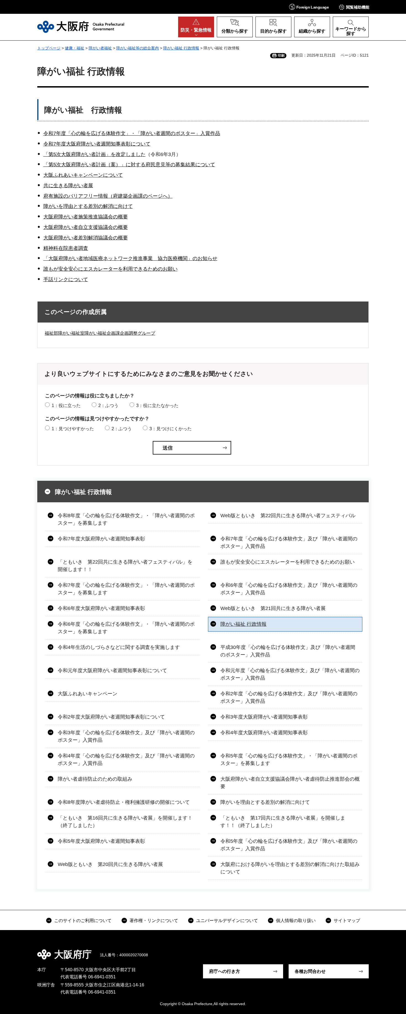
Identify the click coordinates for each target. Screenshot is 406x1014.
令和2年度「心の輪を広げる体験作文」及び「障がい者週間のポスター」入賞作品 (288, 697)
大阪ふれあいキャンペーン (87, 693)
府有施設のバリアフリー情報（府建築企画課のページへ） (108, 196)
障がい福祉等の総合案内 (137, 48)
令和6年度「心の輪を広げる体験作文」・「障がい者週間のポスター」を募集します (126, 627)
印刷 (281, 55)
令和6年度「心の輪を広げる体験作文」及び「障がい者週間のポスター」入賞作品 (288, 588)
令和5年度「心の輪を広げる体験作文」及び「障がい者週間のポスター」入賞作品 (288, 844)
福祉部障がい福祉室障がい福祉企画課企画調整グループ (100, 333)
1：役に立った (66, 405)
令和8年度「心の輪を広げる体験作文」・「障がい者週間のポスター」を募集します (126, 519)
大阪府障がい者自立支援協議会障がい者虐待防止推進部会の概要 (290, 782)
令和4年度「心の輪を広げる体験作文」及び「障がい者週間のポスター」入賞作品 (126, 759)
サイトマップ (347, 920)
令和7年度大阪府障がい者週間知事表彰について (97, 144)
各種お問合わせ (310, 971)
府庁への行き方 (224, 971)
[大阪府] (80, 27)
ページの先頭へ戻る (371, 950)
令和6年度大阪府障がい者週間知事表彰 (101, 608)
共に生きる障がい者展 (68, 185)
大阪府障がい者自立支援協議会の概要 (85, 227)
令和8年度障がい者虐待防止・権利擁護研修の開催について (124, 802)
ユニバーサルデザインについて (227, 920)
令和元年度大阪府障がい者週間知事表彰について (112, 670)
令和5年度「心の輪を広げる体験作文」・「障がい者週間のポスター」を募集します (288, 759)
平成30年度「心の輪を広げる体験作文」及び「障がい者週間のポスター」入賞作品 (287, 651)
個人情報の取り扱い (296, 920)
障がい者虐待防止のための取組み (95, 779)
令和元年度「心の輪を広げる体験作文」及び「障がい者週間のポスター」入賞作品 (290, 674)
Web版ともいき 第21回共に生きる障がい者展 (273, 608)
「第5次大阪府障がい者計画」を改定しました (94, 154)
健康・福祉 (74, 48)
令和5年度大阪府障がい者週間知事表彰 (101, 841)
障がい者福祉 (100, 48)
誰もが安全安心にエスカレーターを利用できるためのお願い (110, 269)
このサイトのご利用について (83, 920)
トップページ (48, 48)
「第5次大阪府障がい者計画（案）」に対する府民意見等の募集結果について (129, 164)
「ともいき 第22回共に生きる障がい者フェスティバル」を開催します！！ (125, 565)
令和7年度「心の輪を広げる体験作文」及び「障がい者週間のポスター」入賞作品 (288, 542)
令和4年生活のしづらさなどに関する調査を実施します (119, 647)
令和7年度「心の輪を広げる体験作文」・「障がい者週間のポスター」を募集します (126, 588)
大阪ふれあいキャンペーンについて (83, 175)
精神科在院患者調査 (65, 248)
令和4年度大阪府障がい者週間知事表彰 (264, 732)
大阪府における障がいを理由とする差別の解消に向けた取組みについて (290, 868)
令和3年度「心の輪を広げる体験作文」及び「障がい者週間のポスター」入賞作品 (126, 736)
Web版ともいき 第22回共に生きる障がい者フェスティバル (287, 515)
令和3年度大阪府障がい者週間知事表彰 (264, 717)
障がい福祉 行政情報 (181, 48)
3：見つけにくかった (170, 428)
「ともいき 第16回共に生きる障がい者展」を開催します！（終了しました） (125, 821)
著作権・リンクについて (154, 920)
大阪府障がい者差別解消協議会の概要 (85, 238)
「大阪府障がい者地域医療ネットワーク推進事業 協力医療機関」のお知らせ (130, 258)
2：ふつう (108, 405)
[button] (309, 6)
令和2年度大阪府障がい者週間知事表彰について (111, 717)
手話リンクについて (65, 279)
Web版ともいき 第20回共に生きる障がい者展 (110, 864)
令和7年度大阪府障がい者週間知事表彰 (101, 539)
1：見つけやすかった (73, 428)
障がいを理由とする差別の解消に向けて (88, 206)
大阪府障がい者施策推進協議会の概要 (85, 217)
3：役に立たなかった (157, 405)
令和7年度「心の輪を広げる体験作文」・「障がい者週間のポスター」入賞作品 (131, 133)
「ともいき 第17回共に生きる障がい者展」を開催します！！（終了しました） (282, 821)
